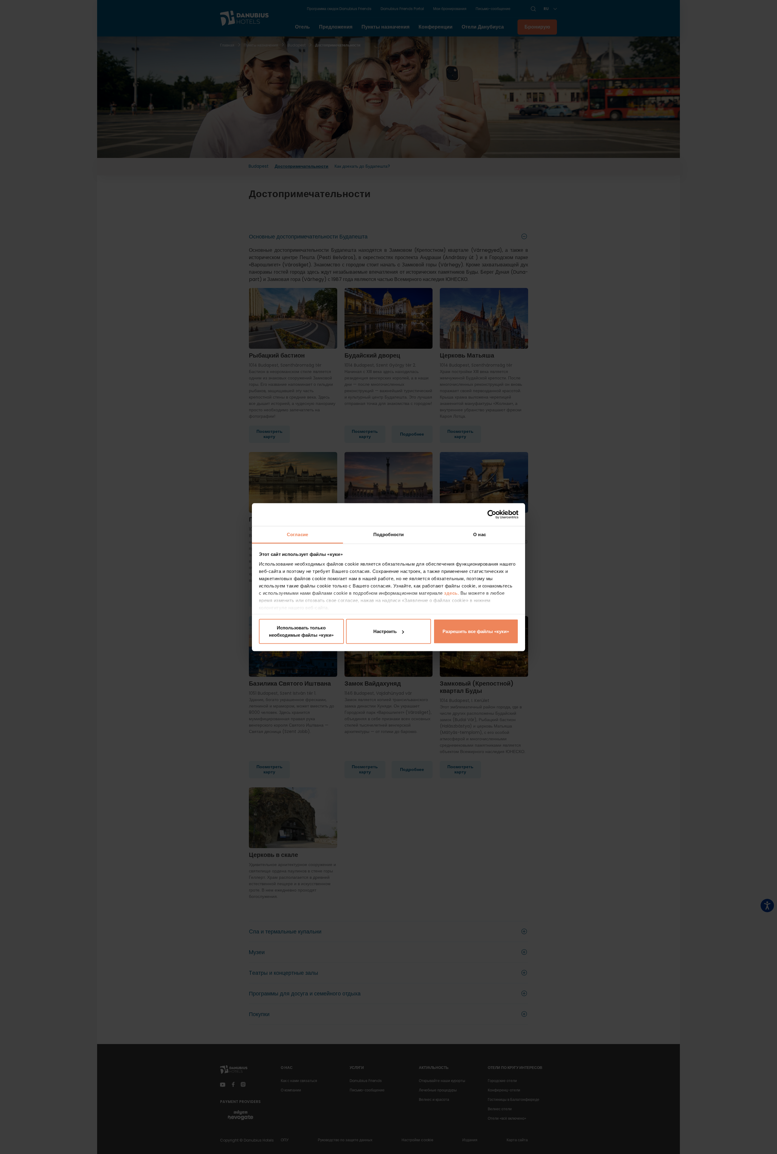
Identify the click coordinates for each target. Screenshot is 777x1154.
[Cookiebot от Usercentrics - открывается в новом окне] (491, 514)
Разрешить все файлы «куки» (476, 631)
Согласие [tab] (297, 534)
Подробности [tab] (388, 534)
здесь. (452, 592)
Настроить (385, 631)
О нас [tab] (479, 534)
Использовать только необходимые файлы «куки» (301, 631)
